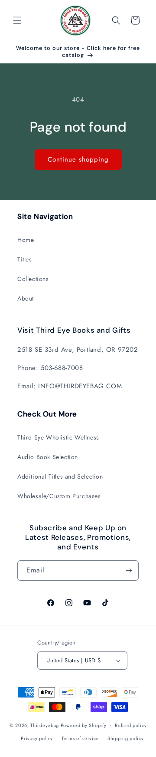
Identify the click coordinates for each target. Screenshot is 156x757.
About (25, 298)
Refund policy (130, 725)
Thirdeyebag (44, 724)
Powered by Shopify (84, 724)
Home (25, 239)
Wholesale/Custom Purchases (59, 496)
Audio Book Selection (47, 457)
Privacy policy (37, 738)
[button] (17, 20)
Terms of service (80, 738)
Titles (24, 259)
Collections (33, 278)
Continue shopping (78, 159)
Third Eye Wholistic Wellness (58, 437)
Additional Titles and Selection (60, 476)
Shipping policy (125, 738)
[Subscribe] (128, 570)
